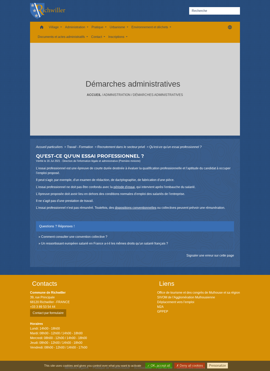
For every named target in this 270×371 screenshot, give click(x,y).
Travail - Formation (80, 147)
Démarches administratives (158, 94)
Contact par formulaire (48, 313)
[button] (41, 28)
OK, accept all (160, 365)
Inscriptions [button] (116, 36)
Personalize (217, 365)
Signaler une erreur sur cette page (210, 255)
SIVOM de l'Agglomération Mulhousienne (186, 297)
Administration (116, 94)
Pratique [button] (98, 27)
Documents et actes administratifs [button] (62, 36)
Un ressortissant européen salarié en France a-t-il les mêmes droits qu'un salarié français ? (104, 243)
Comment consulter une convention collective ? (74, 236)
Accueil (94, 94)
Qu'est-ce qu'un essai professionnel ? (175, 147)
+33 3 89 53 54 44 (42, 306)
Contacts (44, 283)
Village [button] (54, 27)
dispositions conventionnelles (135, 207)
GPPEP (162, 311)
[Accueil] (47, 11)
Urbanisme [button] (118, 27)
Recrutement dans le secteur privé (121, 147)
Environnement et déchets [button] (150, 27)
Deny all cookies (191, 365)
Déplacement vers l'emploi (175, 302)
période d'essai (124, 187)
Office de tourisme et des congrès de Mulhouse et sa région (198, 292)
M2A (160, 306)
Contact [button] (97, 36)
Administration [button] (75, 27)
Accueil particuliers (49, 147)
